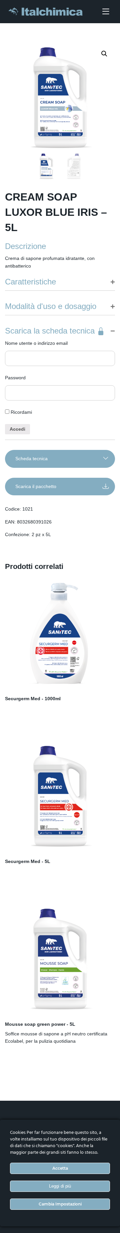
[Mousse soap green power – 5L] (60, 959)
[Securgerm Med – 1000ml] (60, 633)
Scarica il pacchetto (35, 486)
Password (15, 377)
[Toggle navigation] (105, 12)
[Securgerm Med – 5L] (60, 796)
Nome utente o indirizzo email (36, 343)
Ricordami (20, 412)
